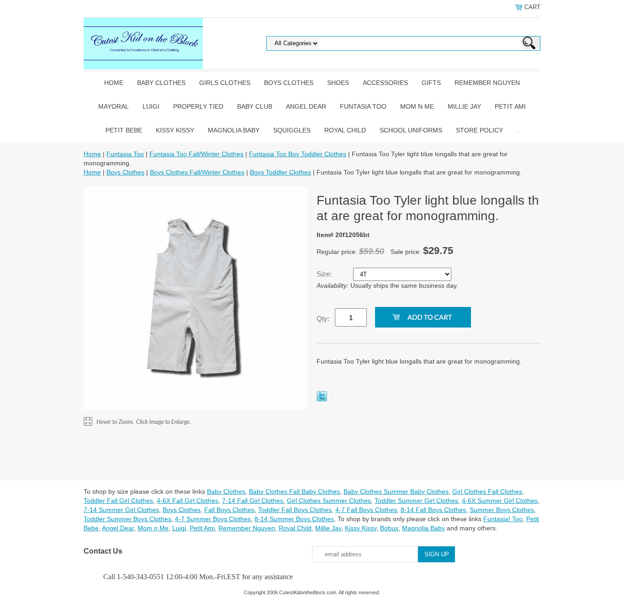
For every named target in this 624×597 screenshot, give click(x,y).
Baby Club (254, 106)
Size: (325, 274)
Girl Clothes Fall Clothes (487, 491)
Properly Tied (198, 106)
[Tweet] (322, 399)
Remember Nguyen (487, 82)
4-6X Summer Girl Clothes (500, 500)
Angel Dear (306, 106)
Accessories (385, 82)
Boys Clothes (288, 82)
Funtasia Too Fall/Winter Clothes (196, 154)
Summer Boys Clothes (502, 509)
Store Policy (479, 130)
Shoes (338, 82)
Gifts (431, 82)
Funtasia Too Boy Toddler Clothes (297, 154)
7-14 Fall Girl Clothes (252, 500)
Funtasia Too (363, 106)
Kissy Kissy (175, 130)
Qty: (323, 318)
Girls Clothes (224, 82)
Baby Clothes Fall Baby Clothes (294, 491)
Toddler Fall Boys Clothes (295, 509)
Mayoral (113, 106)
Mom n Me (417, 106)
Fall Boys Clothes (229, 509)
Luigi (151, 106)
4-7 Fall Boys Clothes (366, 509)
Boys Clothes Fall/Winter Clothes (197, 172)
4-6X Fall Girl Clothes (187, 500)
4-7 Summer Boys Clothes (213, 519)
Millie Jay (464, 106)
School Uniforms (411, 130)
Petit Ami (510, 106)
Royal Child (345, 130)
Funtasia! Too (503, 519)
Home (113, 82)
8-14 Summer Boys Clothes (294, 519)
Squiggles (292, 130)
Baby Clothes (161, 82)
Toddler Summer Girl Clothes (416, 500)
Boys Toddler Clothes (280, 172)
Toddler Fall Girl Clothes (118, 500)
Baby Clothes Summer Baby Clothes (396, 491)
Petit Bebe (124, 130)
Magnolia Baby (233, 130)
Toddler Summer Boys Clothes (127, 519)
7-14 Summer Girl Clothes (121, 509)
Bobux (389, 528)
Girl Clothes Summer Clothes (329, 500)
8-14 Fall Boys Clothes (433, 509)
